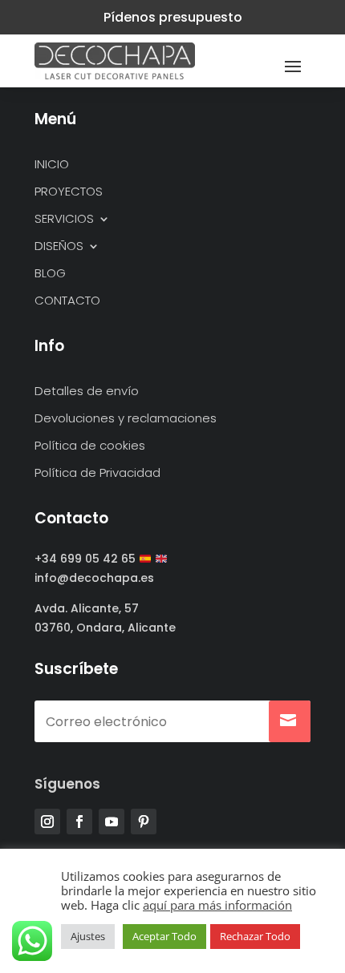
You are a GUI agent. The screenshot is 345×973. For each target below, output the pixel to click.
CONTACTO (67, 301)
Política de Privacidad (97, 473)
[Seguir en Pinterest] (143, 821)
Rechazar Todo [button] (255, 936)
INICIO (51, 164)
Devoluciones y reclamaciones (125, 418)
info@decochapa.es (94, 578)
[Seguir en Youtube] (111, 821)
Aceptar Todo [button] (164, 936)
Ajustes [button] (88, 936)
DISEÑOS (58, 246)
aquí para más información (217, 905)
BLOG (50, 273)
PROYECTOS (68, 192)
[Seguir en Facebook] (79, 821)
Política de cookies (89, 446)
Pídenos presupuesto (173, 17)
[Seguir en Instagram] (47, 821)
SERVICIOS (64, 219)
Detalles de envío (86, 391)
